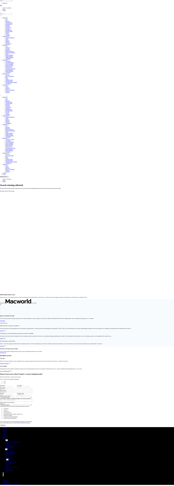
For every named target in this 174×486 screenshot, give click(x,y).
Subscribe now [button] (3, 352)
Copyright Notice (9, 454)
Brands (4, 17)
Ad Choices (5, 481)
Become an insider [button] (5, 363)
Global (4, 10)
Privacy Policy (6, 480)
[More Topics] (7, 440)
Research (5, 60)
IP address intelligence (10, 445)
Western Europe (8, 470)
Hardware (7, 41)
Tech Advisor (8, 27)
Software (7, 42)
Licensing (7, 91)
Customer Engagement (10, 68)
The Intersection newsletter (11, 161)
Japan (4, 9)
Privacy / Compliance (10, 90)
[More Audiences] (8, 36)
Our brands (5, 427)
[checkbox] (16, 382)
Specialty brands (9, 31)
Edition (4, 176)
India (6, 465)
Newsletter (5, 435)
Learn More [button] (2, 320)
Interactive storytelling (10, 52)
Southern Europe (9, 469)
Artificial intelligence (9, 37)
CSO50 (7, 33)
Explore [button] (2, 330)
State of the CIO (8, 66)
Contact (4, 173)
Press (6, 86)
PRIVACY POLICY (20, 421)
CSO (6, 20)
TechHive (7, 28)
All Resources (8, 163)
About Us (7, 92)
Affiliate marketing (9, 57)
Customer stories (9, 80)
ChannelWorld (8, 30)
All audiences (8, 43)
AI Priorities (8, 61)
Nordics (7, 468)
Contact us (5, 3)
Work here (7, 88)
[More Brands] (7, 18)
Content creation (9, 56)
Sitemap (4, 438)
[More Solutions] (8, 45)
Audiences (5, 36)
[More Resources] (8, 73)
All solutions (8, 58)
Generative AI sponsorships (11, 442)
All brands (7, 35)
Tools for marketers (9, 76)
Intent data (7, 50)
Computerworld (8, 24)
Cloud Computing (9, 63)
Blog (6, 77)
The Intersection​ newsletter (11, 82)
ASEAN (7, 461)
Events (6, 53)
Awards (7, 87)
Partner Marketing (9, 71)
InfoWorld (7, 21)
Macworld (7, 25)
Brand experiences (9, 51)
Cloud (6, 38)
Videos (6, 78)
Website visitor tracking (10, 447)
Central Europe (8, 463)
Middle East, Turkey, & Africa (11, 467)
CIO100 (7, 32)
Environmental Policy (10, 453)
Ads (6, 46)
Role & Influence (9, 70)
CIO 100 (7, 112)
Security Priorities (9, 65)
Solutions (5, 45)
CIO (6, 19)
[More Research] (8, 60)
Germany (7, 464)
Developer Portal (9, 160)
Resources (5, 73)
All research (8, 72)
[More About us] (8, 85)
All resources (8, 83)
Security (7, 40)
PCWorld (7, 26)
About (4, 433)
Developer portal (9, 81)
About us (5, 85)
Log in (4, 174)
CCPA (6, 456)
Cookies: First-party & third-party (12, 441)
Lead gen (7, 48)
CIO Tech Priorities (9, 62)
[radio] (18, 381)
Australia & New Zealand (11, 462)
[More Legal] (6, 449)
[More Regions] (7, 459)
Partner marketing (9, 55)
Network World (8, 22)
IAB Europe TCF (9, 458)
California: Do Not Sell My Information (11, 484)
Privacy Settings (6, 483)
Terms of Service (9, 450)
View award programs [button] (5, 371)
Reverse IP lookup (9, 446)
